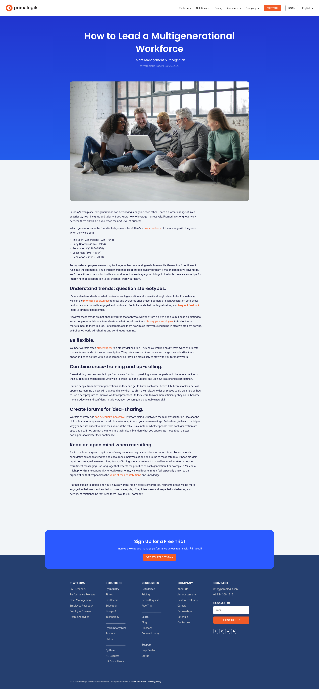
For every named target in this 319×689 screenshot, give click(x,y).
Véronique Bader (152, 66)
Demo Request (150, 600)
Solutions (201, 8)
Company (251, 8)
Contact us (183, 622)
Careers (181, 605)
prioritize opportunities (96, 300)
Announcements (187, 594)
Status (145, 655)
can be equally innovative (110, 417)
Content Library (151, 633)
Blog (144, 622)
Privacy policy (154, 681)
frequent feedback (188, 305)
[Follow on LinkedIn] (227, 631)
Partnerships (184, 611)
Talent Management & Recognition (159, 60)
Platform (184, 8)
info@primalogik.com (226, 589)
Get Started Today (159, 557)
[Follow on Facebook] (215, 631)
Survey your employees (159, 321)
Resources (232, 8)
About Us (182, 589)
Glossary (147, 628)
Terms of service (138, 681)
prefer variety (104, 348)
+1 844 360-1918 (223, 594)
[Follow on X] (221, 631)
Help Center (148, 650)
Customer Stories (187, 600)
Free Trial (147, 605)
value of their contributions (125, 475)
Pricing (218, 8)
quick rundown (152, 228)
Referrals (182, 616)
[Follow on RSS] (233, 631)
